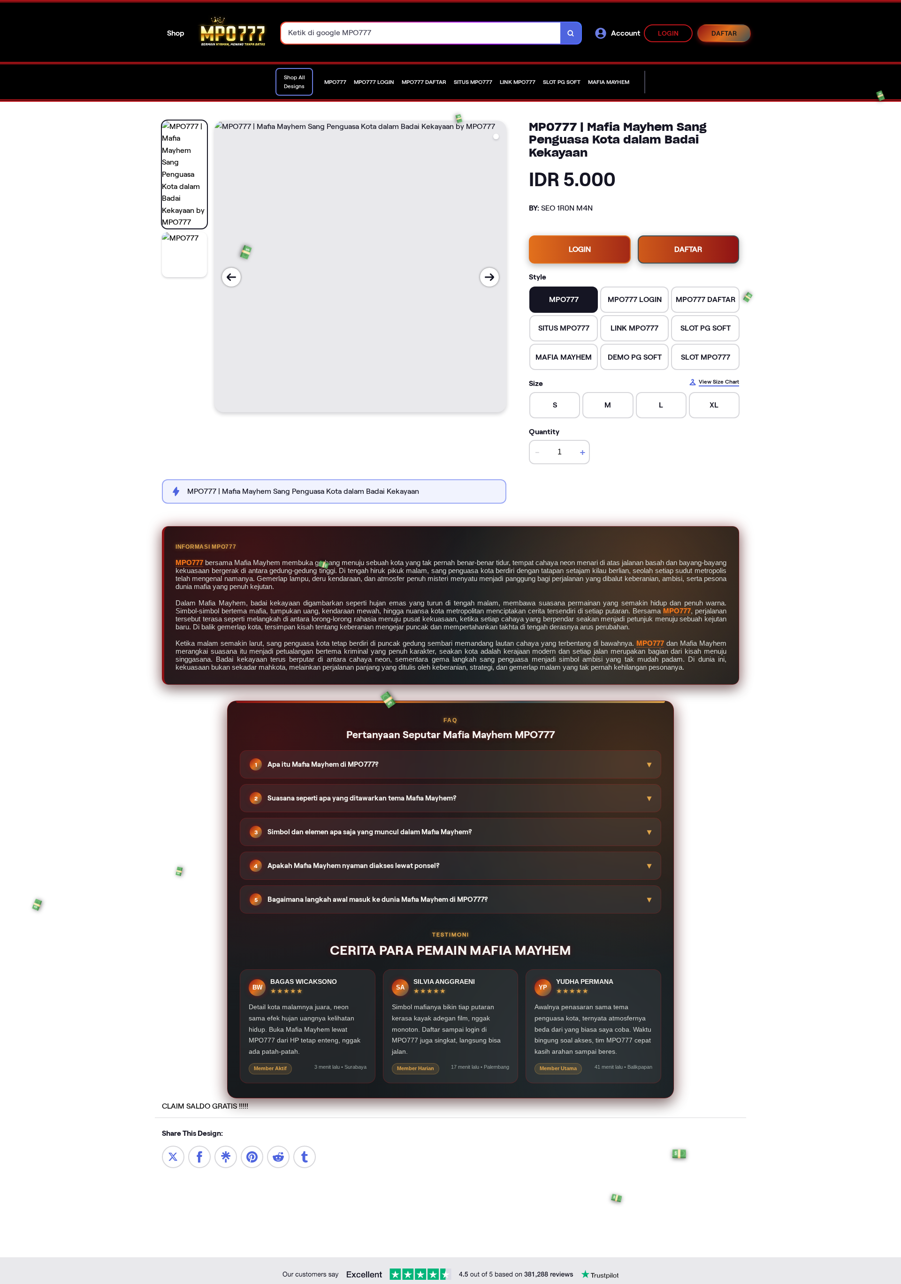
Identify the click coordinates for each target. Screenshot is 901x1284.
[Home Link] (233, 33)
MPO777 (189, 562)
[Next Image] (489, 277)
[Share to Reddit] (278, 1156)
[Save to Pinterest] (252, 1156)
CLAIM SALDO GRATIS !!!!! (205, 1106)
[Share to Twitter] (173, 1156)
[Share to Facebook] (199, 1156)
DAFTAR (724, 33)
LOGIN (668, 33)
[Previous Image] (231, 277)
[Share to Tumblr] (304, 1156)
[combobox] (421, 33)
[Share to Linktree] (225, 1156)
